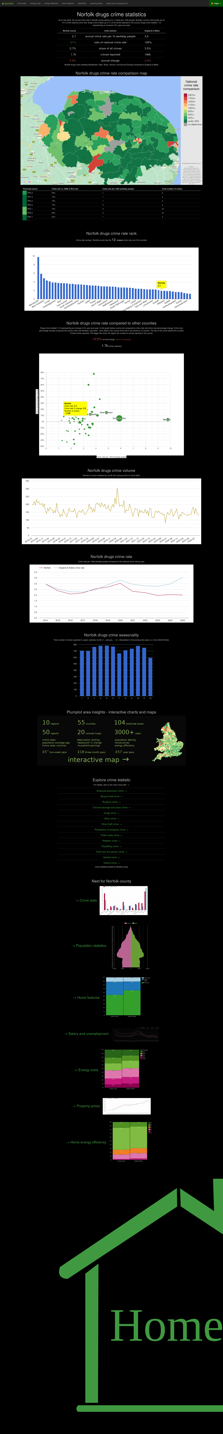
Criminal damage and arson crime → (111, 807)
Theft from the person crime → (111, 851)
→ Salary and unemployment (87, 1033)
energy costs (35, 3)
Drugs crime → (111, 813)
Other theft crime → (111, 824)
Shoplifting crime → (111, 846)
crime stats (21, 3)
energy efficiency (51, 3)
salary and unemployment (117, 3)
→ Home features (87, 997)
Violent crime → (111, 862)
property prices (96, 3)
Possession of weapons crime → (111, 829)
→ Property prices (87, 1105)
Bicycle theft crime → (111, 796)
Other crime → (111, 818)
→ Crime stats (87, 900)
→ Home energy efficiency (87, 1141)
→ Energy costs (87, 1069)
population (82, 3)
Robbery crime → (111, 840)
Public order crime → (111, 835)
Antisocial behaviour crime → (112, 790)
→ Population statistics (90, 945)
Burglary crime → (112, 801)
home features (68, 3)
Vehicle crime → (111, 857)
